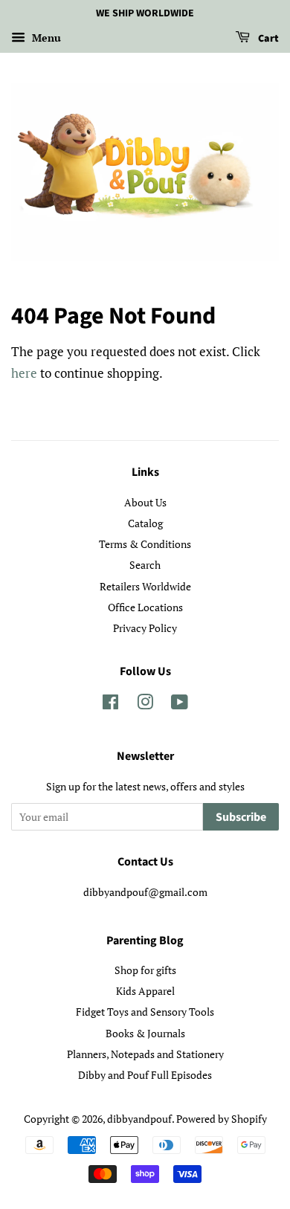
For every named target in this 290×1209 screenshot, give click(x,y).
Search (145, 565)
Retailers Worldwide (145, 586)
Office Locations (145, 607)
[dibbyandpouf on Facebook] (110, 704)
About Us (145, 502)
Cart (267, 38)
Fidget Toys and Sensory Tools (145, 1012)
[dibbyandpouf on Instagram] (145, 704)
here (24, 372)
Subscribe (241, 817)
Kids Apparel (145, 991)
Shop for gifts (145, 970)
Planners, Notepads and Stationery (145, 1054)
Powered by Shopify (221, 1119)
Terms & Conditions (145, 544)
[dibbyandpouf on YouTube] (179, 704)
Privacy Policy (145, 628)
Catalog (145, 523)
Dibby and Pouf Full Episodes (145, 1075)
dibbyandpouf (139, 1119)
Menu (45, 37)
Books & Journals (145, 1033)
